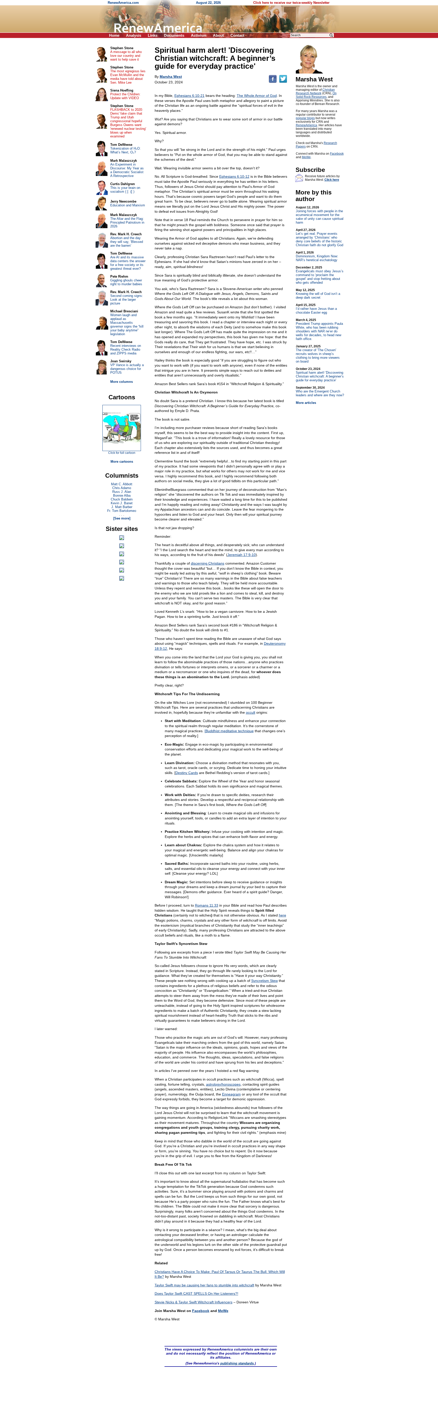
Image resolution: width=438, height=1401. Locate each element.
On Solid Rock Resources (316, 95)
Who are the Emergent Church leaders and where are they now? (320, 391)
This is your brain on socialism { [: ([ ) (125, 189)
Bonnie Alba (122, 495)
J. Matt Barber (121, 507)
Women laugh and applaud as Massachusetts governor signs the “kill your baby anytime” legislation (126, 324)
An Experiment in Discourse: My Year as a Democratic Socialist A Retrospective (127, 170)
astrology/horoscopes (223, 1084)
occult (250, 712)
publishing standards (237, 1363)
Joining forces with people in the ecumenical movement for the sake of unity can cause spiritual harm (319, 215)
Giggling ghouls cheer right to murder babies (126, 282)
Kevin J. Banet (122, 503)
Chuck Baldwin (122, 499)
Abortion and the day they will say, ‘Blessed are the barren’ (126, 241)
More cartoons (122, 461)
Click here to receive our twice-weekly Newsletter (291, 3)
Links (152, 35)
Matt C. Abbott (121, 484)
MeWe (223, 1311)
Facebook (200, 1311)
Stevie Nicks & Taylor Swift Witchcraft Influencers (193, 1302)
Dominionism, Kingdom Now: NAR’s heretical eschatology (317, 256)
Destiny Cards (186, 773)
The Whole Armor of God (257, 96)
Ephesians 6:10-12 (234, 176)
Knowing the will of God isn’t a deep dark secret (318, 293)
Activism (198, 35)
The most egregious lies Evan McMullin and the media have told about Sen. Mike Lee (127, 76)
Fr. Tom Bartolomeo (121, 511)
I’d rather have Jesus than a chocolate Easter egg (316, 308)
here (282, 915)
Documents (174, 35)
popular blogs (305, 118)
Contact (237, 35)
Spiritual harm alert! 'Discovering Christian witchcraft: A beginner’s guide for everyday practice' (320, 374)
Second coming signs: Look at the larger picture (126, 299)
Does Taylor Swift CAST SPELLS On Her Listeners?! (196, 1293)
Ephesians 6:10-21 (189, 96)
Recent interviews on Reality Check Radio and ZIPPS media (125, 349)
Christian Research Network (315, 91)
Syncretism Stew (264, 981)
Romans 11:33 (206, 905)
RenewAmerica (306, 125)
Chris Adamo (121, 488)
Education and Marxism (127, 205)
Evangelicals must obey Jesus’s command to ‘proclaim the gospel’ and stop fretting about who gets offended (319, 275)
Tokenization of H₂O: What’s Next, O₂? (125, 150)
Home (114, 35)
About (218, 35)
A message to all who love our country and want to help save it (126, 55)
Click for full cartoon (121, 453)
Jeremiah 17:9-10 (241, 555)
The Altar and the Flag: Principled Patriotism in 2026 (127, 222)
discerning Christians (207, 563)
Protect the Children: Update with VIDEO (125, 96)
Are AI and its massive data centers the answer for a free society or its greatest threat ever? (127, 263)
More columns (121, 382)
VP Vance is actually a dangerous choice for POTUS (127, 368)
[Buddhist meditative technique (229, 731)
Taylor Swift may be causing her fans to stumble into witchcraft (204, 1285)
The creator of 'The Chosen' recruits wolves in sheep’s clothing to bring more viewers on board (318, 354)
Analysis (133, 35)
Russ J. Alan (121, 492)
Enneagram (231, 1094)
